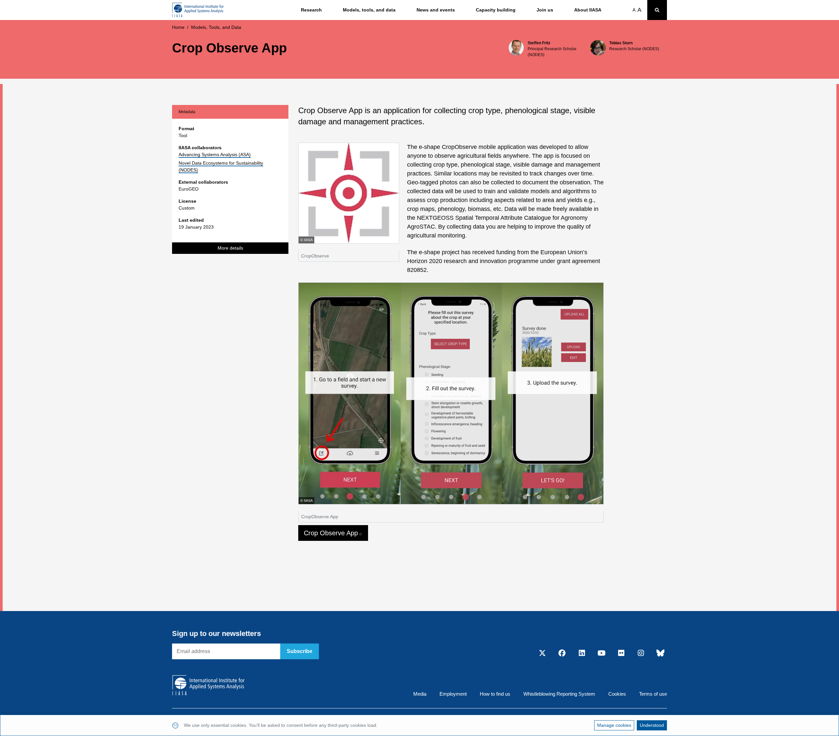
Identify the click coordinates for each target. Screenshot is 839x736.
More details (230, 248)
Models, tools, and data (369, 9)
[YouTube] (601, 653)
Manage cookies (614, 725)
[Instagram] (640, 653)
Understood (652, 725)
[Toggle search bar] (657, 10)
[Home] (198, 10)
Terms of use (653, 694)
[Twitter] (542, 653)
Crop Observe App (331, 533)
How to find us (495, 694)
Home (178, 27)
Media (419, 694)
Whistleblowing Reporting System (559, 694)
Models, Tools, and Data (216, 27)
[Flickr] (621, 653)
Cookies (617, 694)
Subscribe (299, 651)
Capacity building (496, 9)
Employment (453, 694)
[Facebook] (562, 653)
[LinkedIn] (581, 653)
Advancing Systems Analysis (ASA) (215, 154)
